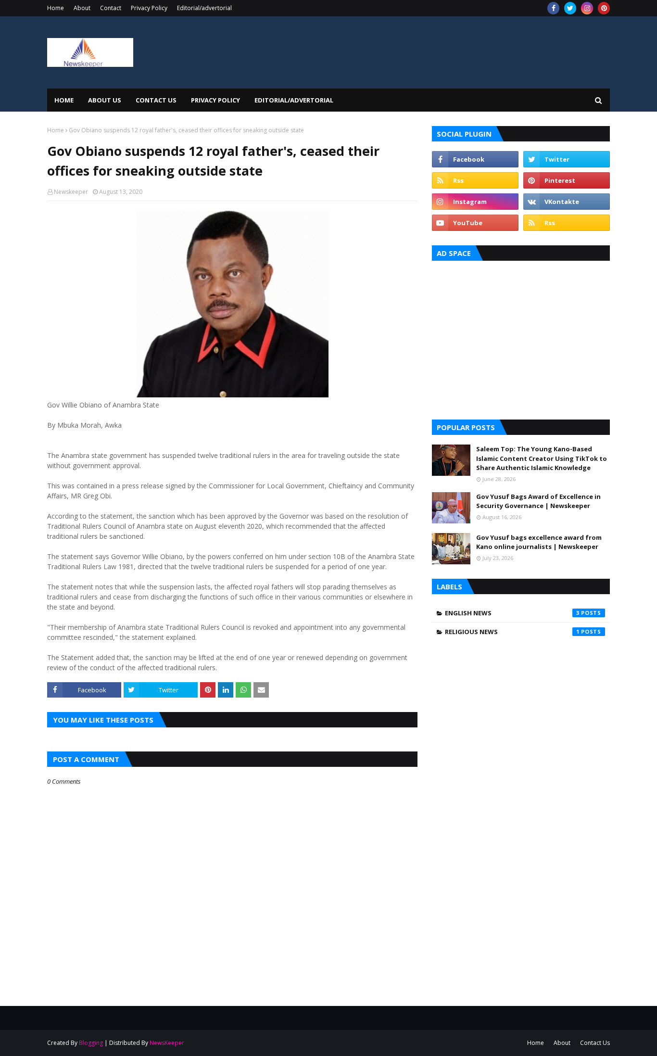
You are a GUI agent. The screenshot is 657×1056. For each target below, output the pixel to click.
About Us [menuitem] (104, 100)
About (82, 8)
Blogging (91, 1043)
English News (512, 613)
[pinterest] (604, 8)
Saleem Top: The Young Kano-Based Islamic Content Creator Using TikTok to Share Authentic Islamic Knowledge (541, 458)
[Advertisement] (521, 337)
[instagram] (587, 8)
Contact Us (595, 1043)
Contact (110, 8)
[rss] (475, 180)
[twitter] (570, 8)
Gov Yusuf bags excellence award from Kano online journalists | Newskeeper (539, 542)
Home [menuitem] (64, 100)
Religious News (512, 631)
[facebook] (553, 8)
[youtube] (475, 223)
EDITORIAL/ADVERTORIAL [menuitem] (293, 100)
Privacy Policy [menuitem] (215, 100)
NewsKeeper (167, 1043)
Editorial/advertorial (204, 8)
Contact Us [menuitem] (156, 100)
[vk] (566, 201)
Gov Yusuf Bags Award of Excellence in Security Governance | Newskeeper (538, 501)
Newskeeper (71, 192)
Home (55, 8)
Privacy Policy (149, 8)
